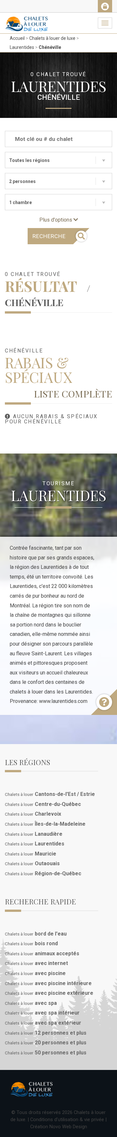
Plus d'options (56, 220)
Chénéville (50, 47)
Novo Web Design (68, 1127)
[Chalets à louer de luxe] (26, 21)
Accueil (17, 38)
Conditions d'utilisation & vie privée (67, 1119)
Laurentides (22, 47)
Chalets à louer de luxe (52, 38)
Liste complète (73, 393)
